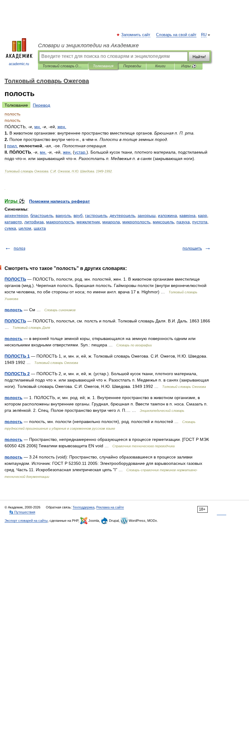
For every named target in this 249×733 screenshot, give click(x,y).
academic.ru (19, 64)
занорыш (146, 215)
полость (13, 309)
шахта (40, 228)
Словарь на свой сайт (176, 35)
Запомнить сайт (136, 35)
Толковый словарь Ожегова (63, 66)
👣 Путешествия (22, 512)
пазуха (183, 221)
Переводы (132, 66)
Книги (160, 66)
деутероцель (122, 215)
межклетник (88, 221)
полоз (19, 248)
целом (25, 228)
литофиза (34, 221)
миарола (111, 221)
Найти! (199, 56)
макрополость (60, 221)
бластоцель (41, 215)
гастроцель (96, 215)
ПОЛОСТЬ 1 (17, 356)
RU (203, 35)
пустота (199, 221)
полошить (192, 248)
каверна (187, 215)
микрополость (136, 221)
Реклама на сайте (110, 507)
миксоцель (163, 221)
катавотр (13, 221)
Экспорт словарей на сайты (26, 520)
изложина (167, 215)
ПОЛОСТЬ (15, 279)
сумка (10, 228)
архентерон (16, 215)
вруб (78, 215)
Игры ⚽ (188, 66)
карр (202, 215)
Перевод (41, 105)
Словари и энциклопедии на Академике (88, 45)
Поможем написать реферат (59, 201)
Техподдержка (83, 507)
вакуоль (63, 215)
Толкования (103, 66)
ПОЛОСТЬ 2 (17, 373)
